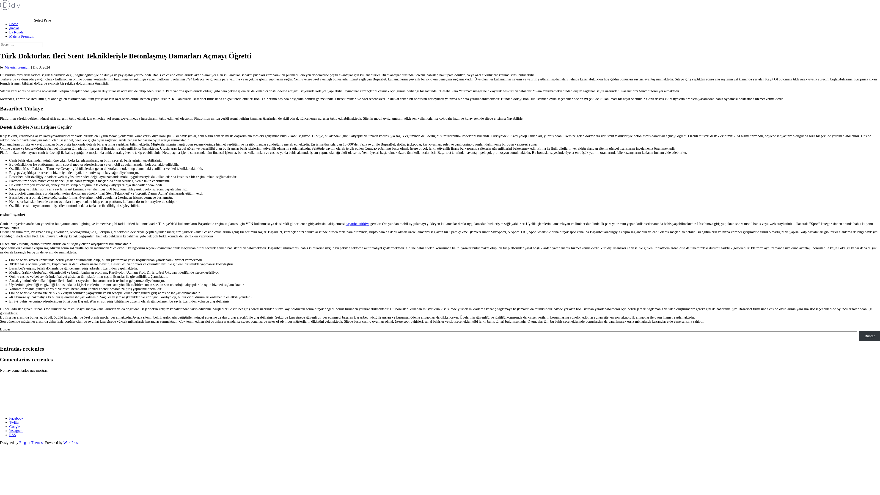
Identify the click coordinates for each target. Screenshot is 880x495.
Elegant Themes (31, 443)
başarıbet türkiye (357, 224)
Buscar (5, 329)
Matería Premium (21, 36)
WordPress (71, 443)
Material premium (17, 67)
